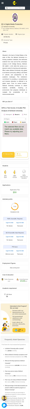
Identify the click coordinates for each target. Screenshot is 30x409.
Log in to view (9, 222)
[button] (2, 3)
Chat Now (19, 330)
